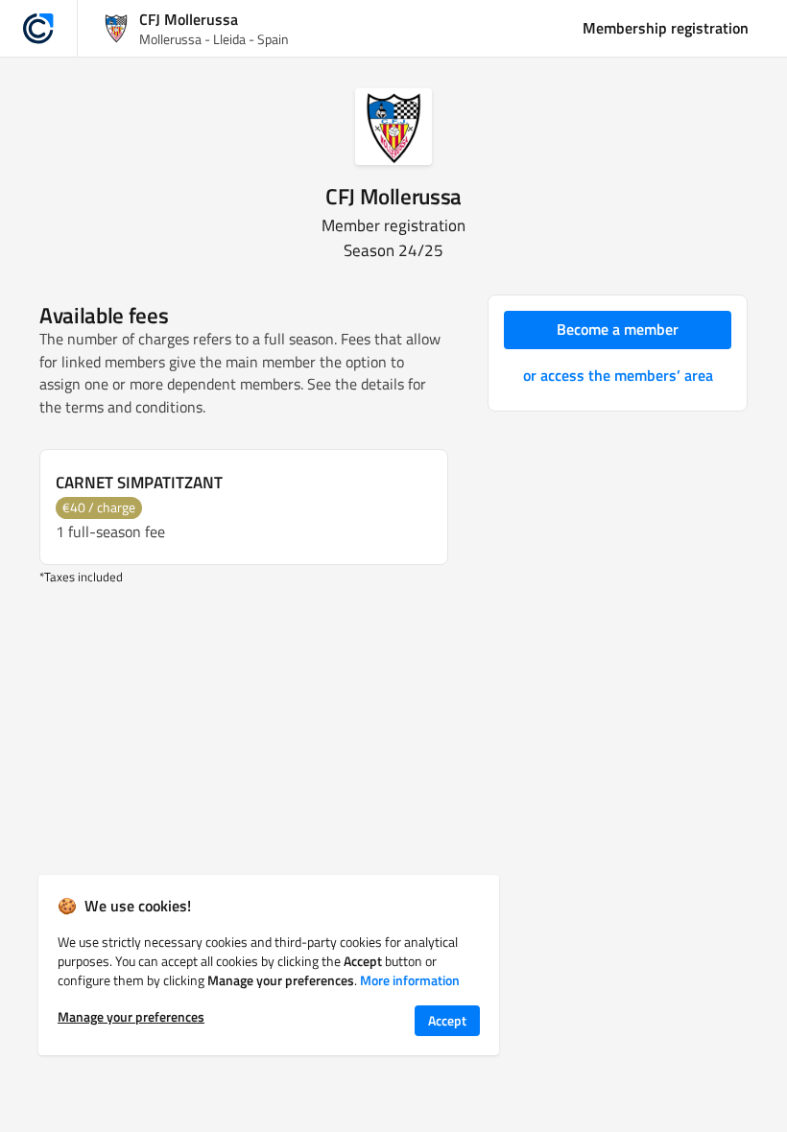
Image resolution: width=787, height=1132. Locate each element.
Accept (447, 1020)
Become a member (618, 329)
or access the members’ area (618, 375)
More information (410, 980)
